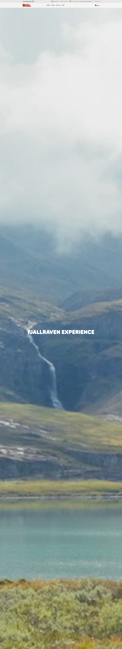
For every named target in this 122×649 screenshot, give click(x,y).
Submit (75, 341)
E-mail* (64, 328)
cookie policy (77, 337)
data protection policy (69, 337)
